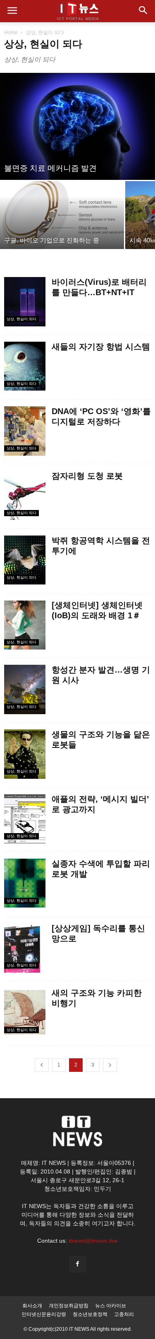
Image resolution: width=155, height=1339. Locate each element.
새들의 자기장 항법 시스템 (101, 346)
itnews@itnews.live (93, 1240)
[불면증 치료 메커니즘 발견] (77, 126)
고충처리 (124, 1314)
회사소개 (32, 1306)
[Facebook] (77, 1264)
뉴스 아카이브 (110, 1306)
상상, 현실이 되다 (21, 319)
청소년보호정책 (90, 1314)
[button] (143, 11)
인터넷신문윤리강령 (43, 1314)
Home (11, 32)
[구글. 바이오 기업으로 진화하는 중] (62, 215)
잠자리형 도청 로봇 (87, 475)
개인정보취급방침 (68, 1306)
